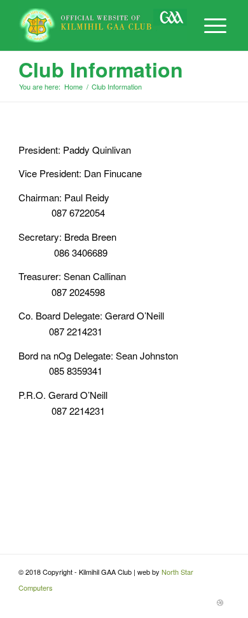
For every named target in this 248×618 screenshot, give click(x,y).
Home (73, 86)
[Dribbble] (220, 602)
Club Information (100, 69)
